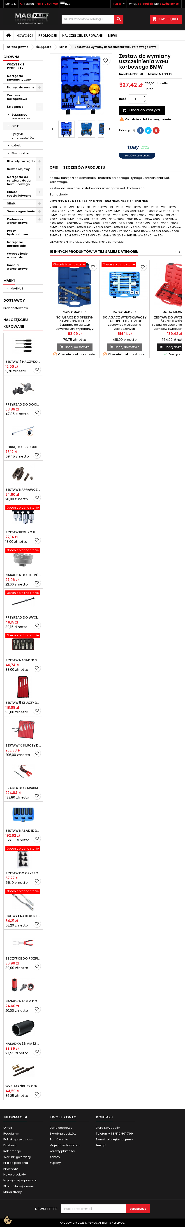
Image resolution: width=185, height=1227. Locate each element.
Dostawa (9, 1145)
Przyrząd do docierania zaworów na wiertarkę (23, 404)
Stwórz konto (169, 4)
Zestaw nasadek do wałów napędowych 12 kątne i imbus (23, 830)
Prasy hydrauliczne (17, 232)
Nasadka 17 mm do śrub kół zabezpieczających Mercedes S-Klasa (23, 1001)
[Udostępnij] (140, 130)
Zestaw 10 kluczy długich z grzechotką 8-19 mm (23, 745)
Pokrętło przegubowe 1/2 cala (23, 447)
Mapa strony (12, 1192)
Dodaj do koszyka (141, 110)
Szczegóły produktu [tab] (84, 167)
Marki (9, 280)
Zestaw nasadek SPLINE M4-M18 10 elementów (23, 660)
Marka (153, 74)
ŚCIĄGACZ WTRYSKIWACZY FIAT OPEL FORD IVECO (124, 319)
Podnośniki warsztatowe (17, 221)
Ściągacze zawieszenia (21, 116)
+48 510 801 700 (46, 4)
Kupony (55, 1163)
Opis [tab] (54, 167)
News (112, 35)
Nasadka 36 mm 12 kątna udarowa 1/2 (23, 1043)
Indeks (124, 74)
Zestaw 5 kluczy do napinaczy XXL (23, 702)
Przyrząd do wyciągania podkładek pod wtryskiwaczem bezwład (23, 617)
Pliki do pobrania (15, 1163)
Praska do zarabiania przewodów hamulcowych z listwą (23, 788)
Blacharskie (20, 153)
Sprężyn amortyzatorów (23, 136)
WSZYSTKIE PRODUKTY (15, 66)
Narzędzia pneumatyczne (19, 78)
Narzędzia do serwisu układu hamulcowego (19, 180)
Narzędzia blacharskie (16, 244)
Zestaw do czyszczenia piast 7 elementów (23, 873)
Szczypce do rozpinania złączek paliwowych (23, 958)
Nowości (24, 35)
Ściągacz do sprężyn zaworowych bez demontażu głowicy (74, 321)
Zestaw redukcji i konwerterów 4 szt (23, 532)
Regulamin (11, 1133)
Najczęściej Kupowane (15, 323)
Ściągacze (15, 107)
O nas (7, 1128)
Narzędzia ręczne (20, 87)
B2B (65, 3)
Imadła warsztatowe (17, 267)
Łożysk (16, 145)
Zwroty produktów (63, 1133)
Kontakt (10, 4)
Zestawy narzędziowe (17, 97)
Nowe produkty (14, 1174)
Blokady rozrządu (21, 161)
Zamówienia (59, 1139)
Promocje (47, 35)
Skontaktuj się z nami (18, 1186)
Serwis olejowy (18, 169)
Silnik (15, 126)
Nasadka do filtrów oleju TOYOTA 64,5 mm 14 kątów (23, 575)
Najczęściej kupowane (82, 35)
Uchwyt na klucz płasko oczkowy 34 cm (23, 916)
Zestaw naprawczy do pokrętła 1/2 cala (23, 489)
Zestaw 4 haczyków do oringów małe (23, 361)
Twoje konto (63, 1117)
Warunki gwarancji (17, 1157)
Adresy (55, 1157)
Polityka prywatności (18, 1139)
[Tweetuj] (148, 130)
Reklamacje (12, 1151)
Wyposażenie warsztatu (17, 255)
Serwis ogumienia (21, 211)
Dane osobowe (61, 1128)
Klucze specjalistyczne (19, 194)
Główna (11, 56)
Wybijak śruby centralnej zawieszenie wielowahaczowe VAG (23, 1086)
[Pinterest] (156, 130)
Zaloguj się (145, 4)
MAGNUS (16, 288)
